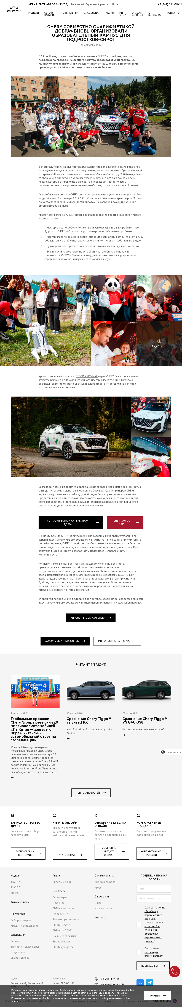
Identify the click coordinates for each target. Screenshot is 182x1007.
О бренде (59, 903)
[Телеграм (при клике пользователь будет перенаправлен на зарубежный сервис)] (149, 982)
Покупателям (70, 13)
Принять (154, 996)
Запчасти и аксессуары (25, 946)
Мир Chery (123, 14)
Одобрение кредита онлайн (109, 851)
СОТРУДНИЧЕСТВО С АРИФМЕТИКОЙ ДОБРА (67, 523)
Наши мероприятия (64, 936)
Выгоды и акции (62, 882)
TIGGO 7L (16, 887)
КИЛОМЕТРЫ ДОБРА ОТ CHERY (88, 618)
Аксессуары (60, 897)
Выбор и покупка (21, 920)
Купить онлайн (66, 855)
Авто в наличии (50, 14)
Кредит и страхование (24, 925)
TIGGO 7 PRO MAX (87, 376)
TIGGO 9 (16, 882)
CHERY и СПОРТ (62, 930)
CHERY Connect (20, 957)
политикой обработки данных (63, 990)
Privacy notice (172, 752)
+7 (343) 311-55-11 (109, 979)
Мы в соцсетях (103, 908)
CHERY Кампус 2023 (122, 523)
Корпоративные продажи (151, 853)
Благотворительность (66, 919)
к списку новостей (88, 793)
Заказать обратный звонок (62, 641)
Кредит (99, 887)
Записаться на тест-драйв (114, 641)
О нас (98, 903)
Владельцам (92, 13)
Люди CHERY (60, 914)
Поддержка (18, 952)
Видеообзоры (61, 941)
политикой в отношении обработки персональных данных (153, 934)
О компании (155, 14)
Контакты (173, 13)
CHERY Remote (61, 925)
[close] (180, 752)
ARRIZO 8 (16, 893)
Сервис (15, 941)
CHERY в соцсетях (63, 908)
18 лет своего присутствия (121, 539)
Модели (33, 13)
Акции (110, 13)
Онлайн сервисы (137, 14)
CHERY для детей (63, 947)
